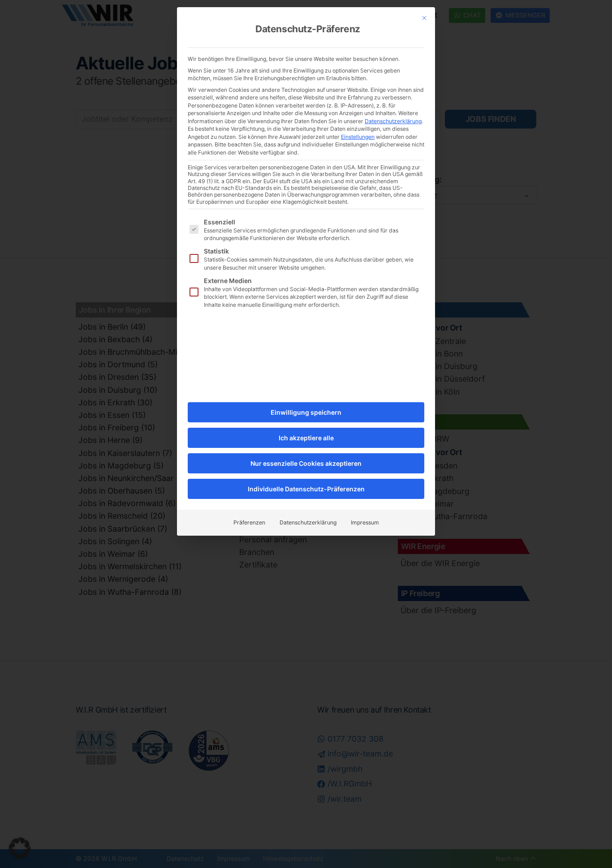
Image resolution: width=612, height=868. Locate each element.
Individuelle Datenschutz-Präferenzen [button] (306, 489)
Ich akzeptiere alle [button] (306, 438)
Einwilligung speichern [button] (306, 412)
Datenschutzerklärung (393, 121)
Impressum (365, 522)
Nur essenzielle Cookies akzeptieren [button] (306, 463)
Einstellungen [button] (358, 136)
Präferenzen (249, 522)
